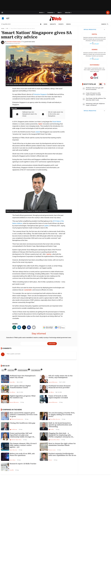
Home (2, 28)
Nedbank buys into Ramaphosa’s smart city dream (29, 114)
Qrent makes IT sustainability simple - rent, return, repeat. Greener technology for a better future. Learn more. (94, 70)
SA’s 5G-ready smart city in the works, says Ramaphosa (55, 114)
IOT (7, 28)
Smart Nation (56, 121)
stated (38, 132)
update (46, 225)
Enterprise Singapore (40, 94)
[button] (2, 12)
